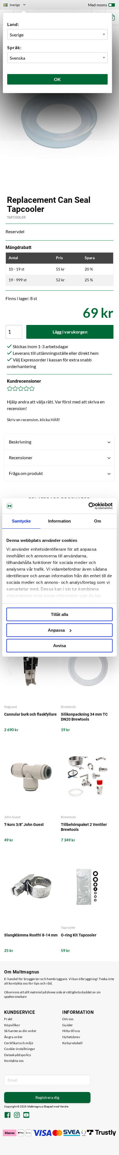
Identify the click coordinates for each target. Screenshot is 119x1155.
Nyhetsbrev (71, 1037)
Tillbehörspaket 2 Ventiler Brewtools (84, 827)
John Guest (12, 817)
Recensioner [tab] (20, 457)
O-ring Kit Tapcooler (78, 935)
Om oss (68, 1019)
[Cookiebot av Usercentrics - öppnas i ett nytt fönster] (88, 506)
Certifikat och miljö (18, 1043)
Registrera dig (47, 1097)
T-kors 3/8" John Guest (24, 824)
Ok (57, 79)
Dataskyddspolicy (17, 1055)
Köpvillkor (12, 1025)
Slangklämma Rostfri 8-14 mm (31, 935)
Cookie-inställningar (19, 1049)
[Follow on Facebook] (7, 1115)
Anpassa (56, 630)
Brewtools (68, 707)
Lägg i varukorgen (70, 331)
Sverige (17, 5)
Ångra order (13, 1037)
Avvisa (59, 645)
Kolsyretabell (72, 1043)
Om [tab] (97, 521)
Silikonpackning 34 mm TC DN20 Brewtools (84, 716)
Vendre (64, 1106)
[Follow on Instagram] (17, 1115)
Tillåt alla (59, 614)
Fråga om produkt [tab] (26, 473)
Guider (67, 1025)
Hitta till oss (71, 1031)
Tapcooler (16, 217)
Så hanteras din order (20, 1031)
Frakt (8, 1019)
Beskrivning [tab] (20, 441)
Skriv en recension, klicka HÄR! (33, 419)
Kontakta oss (14, 1061)
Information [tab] (59, 521)
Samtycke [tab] (21, 521)
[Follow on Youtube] (26, 1115)
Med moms (97, 4)
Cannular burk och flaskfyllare (30, 714)
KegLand (10, 707)
